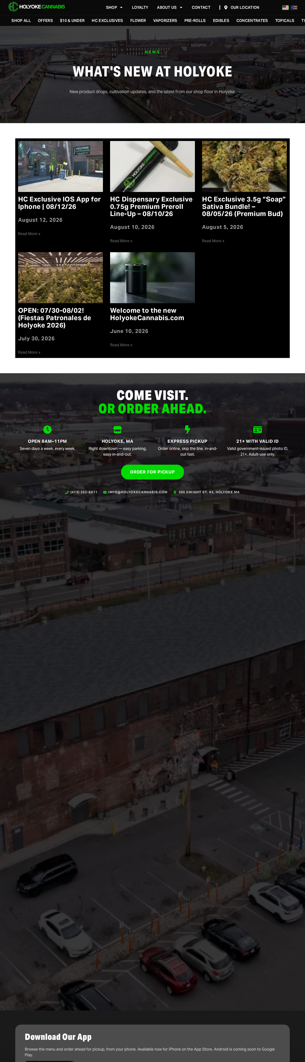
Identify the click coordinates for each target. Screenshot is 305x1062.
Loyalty (140, 7)
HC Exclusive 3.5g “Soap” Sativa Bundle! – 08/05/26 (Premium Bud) (244, 206)
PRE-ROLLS (195, 20)
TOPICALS (285, 20)
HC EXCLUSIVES (107, 20)
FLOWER (138, 20)
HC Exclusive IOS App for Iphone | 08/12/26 (59, 203)
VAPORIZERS (165, 20)
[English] (285, 7)
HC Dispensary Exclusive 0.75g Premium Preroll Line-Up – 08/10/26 (151, 206)
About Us (167, 7)
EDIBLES (221, 20)
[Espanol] (294, 7)
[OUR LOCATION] (226, 7)
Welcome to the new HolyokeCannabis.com (147, 314)
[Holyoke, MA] (117, 429)
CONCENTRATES (252, 20)
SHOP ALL (21, 20)
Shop (111, 7)
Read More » (29, 233)
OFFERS (45, 20)
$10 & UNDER (72, 20)
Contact (201, 7)
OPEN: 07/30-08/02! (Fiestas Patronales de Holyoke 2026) (54, 317)
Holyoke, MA (117, 441)
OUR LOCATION (245, 7)
